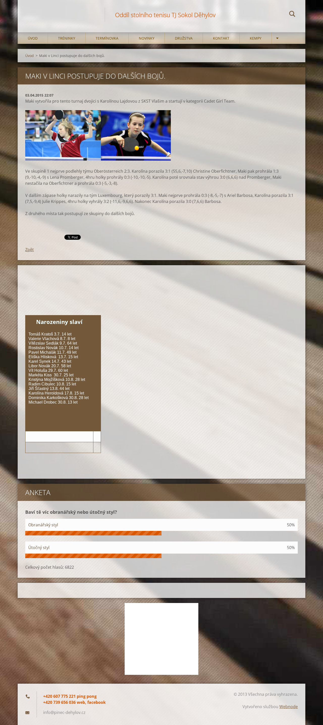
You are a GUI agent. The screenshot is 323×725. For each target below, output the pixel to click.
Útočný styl (38, 547)
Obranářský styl (43, 525)
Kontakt (221, 38)
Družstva (184, 38)
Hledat (292, 14)
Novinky (146, 38)
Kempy (255, 38)
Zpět (29, 249)
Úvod (33, 38)
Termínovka (107, 38)
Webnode (288, 706)
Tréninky (66, 38)
